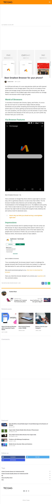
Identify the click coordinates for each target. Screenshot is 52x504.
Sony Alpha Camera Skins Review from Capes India (22, 434)
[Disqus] (25, 359)
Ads (2, 479)
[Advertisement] (26, 9)
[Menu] (48, 2)
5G (2, 475)
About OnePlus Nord (6, 477)
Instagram (13, 460)
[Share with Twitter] (46, 283)
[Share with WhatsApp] (49, 283)
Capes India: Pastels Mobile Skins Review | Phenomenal (23, 430)
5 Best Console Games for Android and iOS (12, 471)
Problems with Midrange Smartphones (19, 439)
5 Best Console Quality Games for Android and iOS (14, 473)
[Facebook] (24, 491)
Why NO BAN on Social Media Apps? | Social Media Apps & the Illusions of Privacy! (28, 424)
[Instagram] (28, 491)
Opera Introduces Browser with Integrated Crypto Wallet (9, 328)
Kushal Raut (11, 81)
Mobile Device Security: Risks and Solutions (20, 444)
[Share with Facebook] (43, 283)
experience (41, 276)
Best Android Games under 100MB (24, 327)
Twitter (37, 457)
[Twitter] (26, 491)
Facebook (13, 457)
